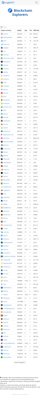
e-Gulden (6, 86)
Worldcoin (6, 354)
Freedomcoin (7, 187)
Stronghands (7, 312)
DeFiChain (6, 138)
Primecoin (6, 103)
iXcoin (5, 277)
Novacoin (6, 169)
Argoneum (6, 197)
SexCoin (5, 322)
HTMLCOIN (6, 260)
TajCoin (5, 176)
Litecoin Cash (7, 107)
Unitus (5, 340)
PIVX (4, 110)
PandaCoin (6, 298)
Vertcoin (5, 65)
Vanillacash (6, 121)
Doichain (6, 246)
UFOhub (5, 336)
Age (26, 30)
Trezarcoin (6, 329)
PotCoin (5, 152)
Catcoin (5, 128)
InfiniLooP (6, 159)
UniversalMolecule (9, 343)
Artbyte (5, 166)
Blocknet (6, 145)
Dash (4, 41)
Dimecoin (6, 239)
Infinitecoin (6, 267)
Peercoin (6, 55)
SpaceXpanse (7, 305)
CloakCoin (6, 75)
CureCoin (6, 232)
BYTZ (4, 221)
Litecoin (5, 34)
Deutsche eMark (8, 142)
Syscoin (5, 89)
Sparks (5, 315)
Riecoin (5, 114)
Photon (5, 294)
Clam (4, 82)
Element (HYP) (7, 263)
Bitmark (5, 155)
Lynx (4, 284)
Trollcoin (6, 326)
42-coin (5, 124)
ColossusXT (6, 148)
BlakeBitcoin (7, 208)
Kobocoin (6, 183)
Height (19, 30)
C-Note (5, 228)
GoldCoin (6, 79)
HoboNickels (7, 162)
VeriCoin (5, 350)
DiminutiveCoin (8, 242)
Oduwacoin (6, 62)
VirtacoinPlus (7, 357)
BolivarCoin (6, 215)
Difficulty (36, 30)
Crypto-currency (6, 30)
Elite (4, 194)
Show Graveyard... (20, 362)
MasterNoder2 (7, 37)
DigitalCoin (6, 190)
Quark (5, 301)
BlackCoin (6, 211)
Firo (4, 51)
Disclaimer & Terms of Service (20, 394)
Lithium (5, 281)
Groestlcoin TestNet (9, 256)
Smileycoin (6, 100)
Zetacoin (6, 173)
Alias (4, 96)
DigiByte (5, 48)
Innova (5, 270)
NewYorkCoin (7, 288)
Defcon (5, 235)
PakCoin (5, 291)
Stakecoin (6, 319)
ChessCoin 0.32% (8, 58)
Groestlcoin (6, 253)
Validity (5, 72)
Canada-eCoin (7, 225)
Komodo (5, 117)
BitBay (5, 204)
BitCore (5, 218)
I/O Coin (5, 274)
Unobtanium (7, 347)
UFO (4, 333)
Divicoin (5, 93)
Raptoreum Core (8, 135)
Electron (5, 249)
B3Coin (5, 201)
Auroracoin (6, 131)
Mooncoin (6, 44)
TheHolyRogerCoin (9, 308)
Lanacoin (6, 69)
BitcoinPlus (6, 180)
